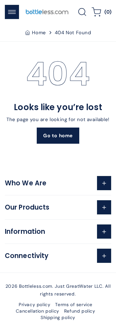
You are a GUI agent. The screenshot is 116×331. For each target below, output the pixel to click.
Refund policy (79, 311)
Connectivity (26, 255)
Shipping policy (58, 317)
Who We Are (25, 183)
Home (39, 32)
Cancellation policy (37, 311)
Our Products (27, 207)
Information (25, 231)
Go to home (58, 135)
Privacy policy (34, 304)
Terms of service (73, 304)
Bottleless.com (35, 286)
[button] (12, 12)
